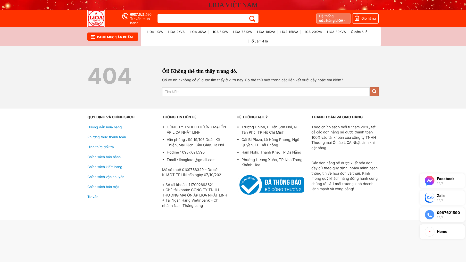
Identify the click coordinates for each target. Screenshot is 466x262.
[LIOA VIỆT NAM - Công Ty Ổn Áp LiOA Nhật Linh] (101, 18)
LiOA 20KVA (313, 32)
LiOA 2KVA (176, 32)
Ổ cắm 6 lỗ (359, 32)
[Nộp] (252, 19)
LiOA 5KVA (219, 32)
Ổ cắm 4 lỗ (259, 41)
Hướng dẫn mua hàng (104, 127)
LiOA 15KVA (289, 32)
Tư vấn (92, 197)
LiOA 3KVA (198, 32)
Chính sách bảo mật (103, 187)
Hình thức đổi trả (100, 147)
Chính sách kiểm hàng (104, 167)
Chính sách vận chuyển (105, 177)
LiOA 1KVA (155, 32)
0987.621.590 (140, 14)
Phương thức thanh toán (106, 137)
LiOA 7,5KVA (242, 32)
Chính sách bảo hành (104, 157)
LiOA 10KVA (266, 32)
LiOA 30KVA (336, 32)
